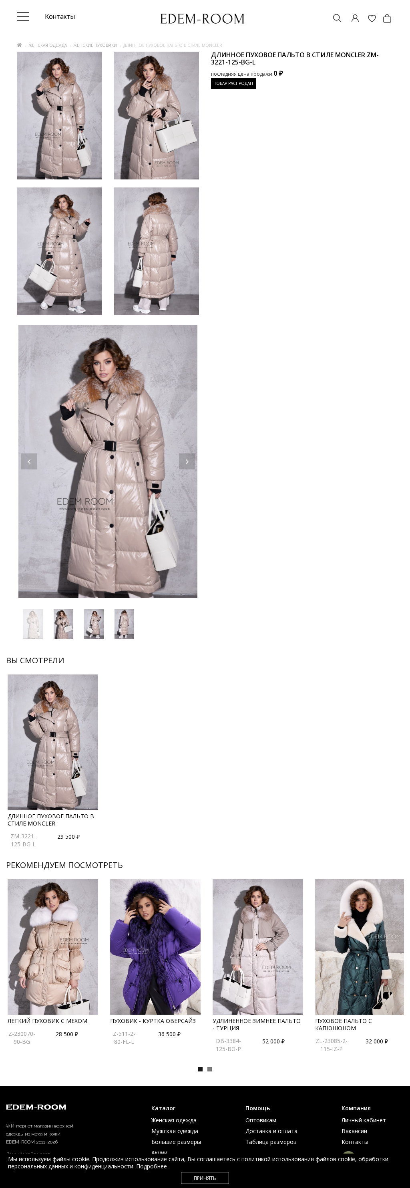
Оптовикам (260, 1120)
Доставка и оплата (271, 1131)
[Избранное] (368, 19)
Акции (159, 1152)
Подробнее (151, 1166)
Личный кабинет (364, 1120)
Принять (205, 1178)
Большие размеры (176, 1142)
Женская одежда (47, 45)
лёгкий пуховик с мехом (47, 1021)
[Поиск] (334, 19)
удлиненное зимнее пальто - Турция (257, 1024)
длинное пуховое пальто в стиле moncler (51, 819)
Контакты (355, 1142)
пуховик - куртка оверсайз (153, 1021)
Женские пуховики (95, 45)
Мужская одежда (174, 1131)
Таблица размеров (271, 1142)
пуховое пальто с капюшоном (343, 1024)
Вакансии (354, 1131)
